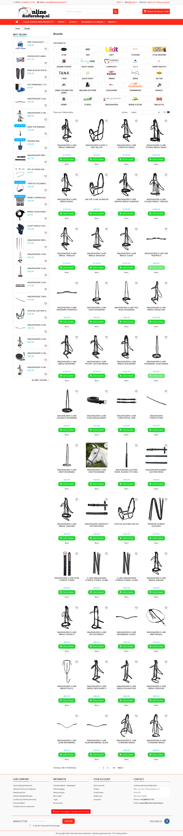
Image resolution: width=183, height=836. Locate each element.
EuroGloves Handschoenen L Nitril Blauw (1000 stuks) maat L (37, 56)
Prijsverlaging (58, 789)
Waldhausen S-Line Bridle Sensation (156, 308)
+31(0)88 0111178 (28, 2)
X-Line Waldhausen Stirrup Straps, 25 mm (96, 579)
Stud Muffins (159, 55)
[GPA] (87, 49)
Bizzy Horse (88, 66)
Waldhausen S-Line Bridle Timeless (66, 254)
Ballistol (159, 104)
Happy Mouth (159, 66)
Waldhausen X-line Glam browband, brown (66, 742)
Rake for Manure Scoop (37, 127)
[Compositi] (111, 61)
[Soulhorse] (111, 85)
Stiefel (87, 104)
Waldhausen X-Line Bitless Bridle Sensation (37, 113)
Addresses (98, 796)
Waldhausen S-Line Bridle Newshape (66, 362)
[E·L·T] (135, 61)
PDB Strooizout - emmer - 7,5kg (37, 42)
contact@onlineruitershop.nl (55, 2)
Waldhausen (111, 104)
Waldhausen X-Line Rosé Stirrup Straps (67, 579)
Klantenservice (19, 792)
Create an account (163, 2)
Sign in (150, 2)
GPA (88, 55)
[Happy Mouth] (159, 61)
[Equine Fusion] (63, 61)
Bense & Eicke (135, 104)
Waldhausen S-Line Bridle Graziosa (96, 254)
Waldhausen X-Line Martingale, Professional (156, 634)
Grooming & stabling (92, 22)
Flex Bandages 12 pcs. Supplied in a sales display (37, 84)
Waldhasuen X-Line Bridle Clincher (66, 525)
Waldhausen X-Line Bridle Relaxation (126, 687)
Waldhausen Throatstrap (37, 296)
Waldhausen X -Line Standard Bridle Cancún (126, 742)
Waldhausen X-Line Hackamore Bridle (37, 367)
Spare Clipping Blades (37, 198)
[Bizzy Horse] (87, 61)
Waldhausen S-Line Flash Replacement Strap (96, 417)
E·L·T (135, 66)
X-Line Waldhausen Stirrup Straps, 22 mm (126, 579)
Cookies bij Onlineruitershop (24, 799)
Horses (72, 22)
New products (59, 792)
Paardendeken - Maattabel (64, 785)
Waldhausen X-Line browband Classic (126, 633)
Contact (139, 779)
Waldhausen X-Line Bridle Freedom (156, 687)
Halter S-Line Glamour (96, 199)
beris (135, 78)
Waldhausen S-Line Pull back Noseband (127, 308)
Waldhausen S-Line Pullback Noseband (67, 416)
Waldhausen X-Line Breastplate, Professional (66, 688)
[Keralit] (159, 85)
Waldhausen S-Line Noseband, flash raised (37, 268)
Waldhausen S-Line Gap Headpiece (37, 99)
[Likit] (111, 49)
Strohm (135, 55)
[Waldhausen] (111, 99)
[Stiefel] (87, 99)
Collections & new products (38, 22)
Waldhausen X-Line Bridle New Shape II (96, 687)
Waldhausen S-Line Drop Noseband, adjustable (66, 471)
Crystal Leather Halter (37, 311)
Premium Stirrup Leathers (156, 525)
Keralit (159, 90)
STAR (63, 55)
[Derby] (63, 99)
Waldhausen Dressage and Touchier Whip (37, 240)
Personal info (99, 785)
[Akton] (159, 73)
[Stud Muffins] (159, 49)
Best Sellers (20, 34)
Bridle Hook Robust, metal (37, 212)
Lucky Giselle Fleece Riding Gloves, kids (37, 226)
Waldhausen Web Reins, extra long (37, 155)
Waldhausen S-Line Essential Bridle (126, 146)
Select (146, 112)
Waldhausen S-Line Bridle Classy (126, 254)
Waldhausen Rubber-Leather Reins (156, 470)
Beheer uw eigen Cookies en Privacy (71, 811)
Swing (112, 78)
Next (121, 768)
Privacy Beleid (19, 803)
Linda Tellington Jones (64, 91)
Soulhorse (111, 90)
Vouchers (97, 799)
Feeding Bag (33, 141)
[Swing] (111, 73)
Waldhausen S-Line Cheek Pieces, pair (37, 282)
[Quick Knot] (87, 73)
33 (114, 768)
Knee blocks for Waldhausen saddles (37, 70)
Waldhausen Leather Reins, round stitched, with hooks (126, 471)
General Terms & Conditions (24, 789)
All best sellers (40, 380)
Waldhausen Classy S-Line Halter (97, 146)
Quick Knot (88, 78)
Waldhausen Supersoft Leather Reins (97, 525)
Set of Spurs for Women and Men (37, 169)
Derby (64, 104)
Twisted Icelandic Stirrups (37, 183)
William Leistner (87, 90)
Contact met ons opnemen (24, 806)
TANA (64, 78)
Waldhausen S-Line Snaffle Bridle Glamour (126, 200)
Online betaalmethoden (23, 796)
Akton (159, 78)
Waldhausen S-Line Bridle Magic (66, 200)
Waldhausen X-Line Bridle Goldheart (37, 339)
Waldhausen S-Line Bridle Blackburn (126, 362)
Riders (61, 22)
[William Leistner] (87, 85)
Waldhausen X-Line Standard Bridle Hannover (156, 742)
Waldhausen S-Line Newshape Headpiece (67, 308)
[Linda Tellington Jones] (63, 85)
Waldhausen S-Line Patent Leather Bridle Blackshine (96, 363)
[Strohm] (135, 49)
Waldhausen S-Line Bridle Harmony (66, 146)
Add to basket (67, 159)
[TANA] (63, 73)
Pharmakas (135, 90)
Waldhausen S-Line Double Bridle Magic (156, 146)
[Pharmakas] (135, 85)
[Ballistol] (159, 99)
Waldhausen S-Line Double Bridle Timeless (156, 200)
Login (55, 799)
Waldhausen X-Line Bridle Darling (156, 579)
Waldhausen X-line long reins (37, 353)
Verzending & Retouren (22, 785)
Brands (112, 22)
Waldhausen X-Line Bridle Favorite (66, 633)
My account (58, 803)
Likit (111, 55)
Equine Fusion (64, 66)
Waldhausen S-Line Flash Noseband (37, 254)
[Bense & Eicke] (135, 99)
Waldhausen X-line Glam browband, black (37, 325)
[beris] (135, 73)
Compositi (111, 66)
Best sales (57, 796)
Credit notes (98, 792)
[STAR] (63, 49)
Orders (96, 789)
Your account (102, 779)
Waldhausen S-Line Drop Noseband (96, 470)
